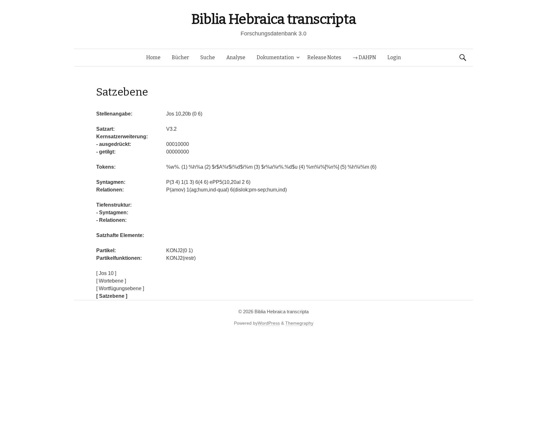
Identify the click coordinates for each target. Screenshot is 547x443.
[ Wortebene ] (111, 281)
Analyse (235, 57)
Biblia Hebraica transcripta (273, 19)
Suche (207, 57)
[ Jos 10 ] (106, 273)
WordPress (269, 323)
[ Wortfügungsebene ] (120, 288)
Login (394, 57)
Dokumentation (275, 57)
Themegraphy (299, 323)
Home (153, 57)
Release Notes (324, 57)
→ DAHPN (364, 57)
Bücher (180, 57)
